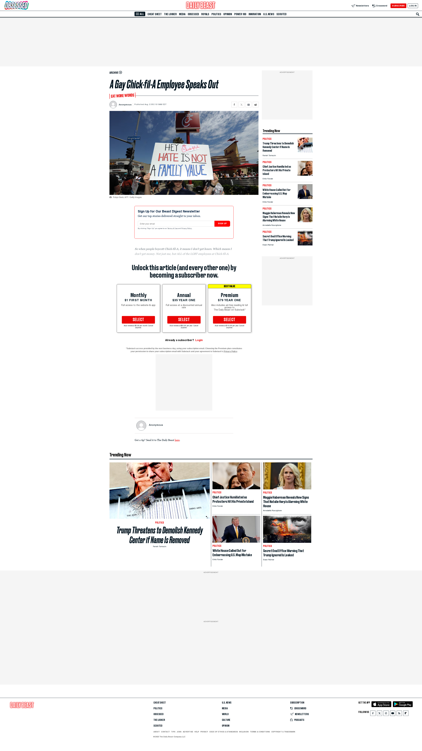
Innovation (255, 14)
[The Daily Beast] (200, 6)
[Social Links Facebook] (373, 714)
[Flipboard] (405, 714)
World (225, 714)
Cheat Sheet (155, 14)
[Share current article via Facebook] (234, 104)
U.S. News (268, 14)
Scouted (281, 14)
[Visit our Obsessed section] (27, 6)
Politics (216, 14)
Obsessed (193, 14)
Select (138, 320)
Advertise (188, 732)
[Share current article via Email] (248, 104)
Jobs (179, 732)
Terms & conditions (260, 732)
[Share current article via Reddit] (255, 104)
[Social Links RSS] (399, 714)
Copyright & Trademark (283, 732)
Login (199, 340)
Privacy (204, 732)
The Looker (170, 14)
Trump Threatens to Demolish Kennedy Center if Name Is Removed (160, 535)
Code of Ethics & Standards (223, 732)
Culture (226, 720)
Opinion (227, 14)
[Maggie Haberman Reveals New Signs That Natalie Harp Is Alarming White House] (305, 221)
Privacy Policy (186, 228)
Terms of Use (172, 228)
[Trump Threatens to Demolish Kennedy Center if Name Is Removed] (305, 151)
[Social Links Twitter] (379, 714)
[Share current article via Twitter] (241, 104)
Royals (205, 14)
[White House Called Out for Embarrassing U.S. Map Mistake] (305, 198)
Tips (173, 732)
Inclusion (244, 732)
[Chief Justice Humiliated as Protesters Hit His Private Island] (305, 174)
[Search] (417, 14)
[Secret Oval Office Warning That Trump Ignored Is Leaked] (305, 244)
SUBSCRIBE (398, 5)
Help (197, 732)
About (156, 732)
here (177, 439)
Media (182, 14)
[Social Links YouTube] (392, 714)
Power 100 (240, 14)
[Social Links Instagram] (386, 714)
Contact (165, 732)
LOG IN (413, 5)
